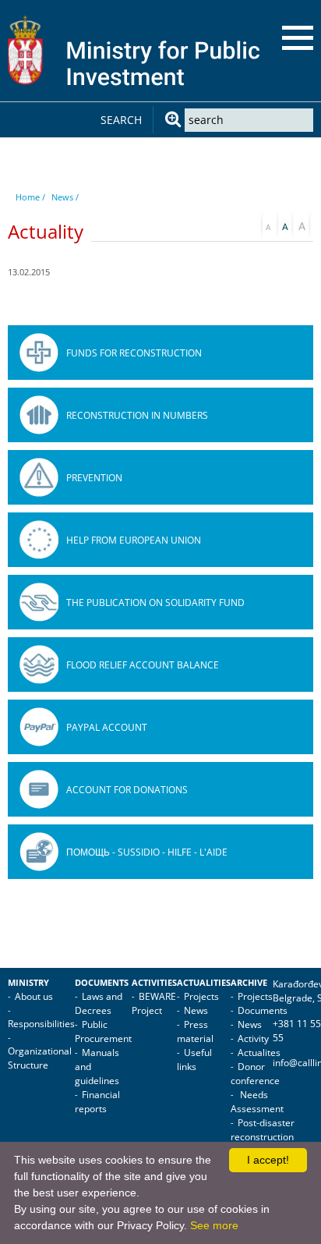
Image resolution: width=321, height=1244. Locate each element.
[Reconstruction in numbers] (38, 414)
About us (34, 996)
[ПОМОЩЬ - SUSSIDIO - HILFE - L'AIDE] (38, 851)
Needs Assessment (257, 1101)
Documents (102, 982)
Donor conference (255, 1073)
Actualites (259, 1052)
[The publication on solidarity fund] (38, 602)
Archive (249, 982)
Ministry (28, 982)
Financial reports (97, 1101)
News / (65, 197)
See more (214, 1225)
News (196, 1010)
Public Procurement (103, 1031)
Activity (253, 1038)
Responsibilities (41, 1023)
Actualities (204, 982)
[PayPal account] (38, 726)
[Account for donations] (38, 789)
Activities (154, 982)
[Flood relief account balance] (38, 664)
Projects (201, 996)
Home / (30, 197)
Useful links (194, 1059)
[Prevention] (38, 477)
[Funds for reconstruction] (38, 352)
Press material (195, 1031)
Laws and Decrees (98, 1003)
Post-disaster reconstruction (263, 1129)
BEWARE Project (154, 1003)
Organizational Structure (40, 1058)
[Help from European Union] (38, 539)
